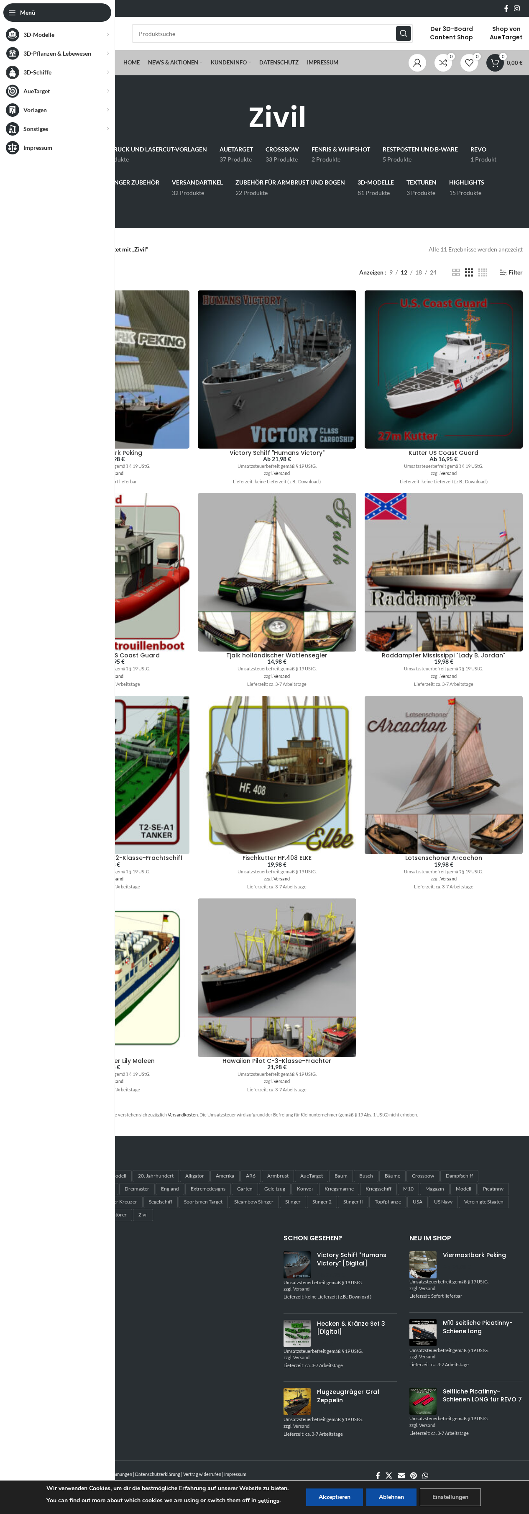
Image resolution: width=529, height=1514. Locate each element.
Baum (341, 1176)
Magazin (434, 1189)
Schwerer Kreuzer (117, 1201)
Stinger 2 (322, 1201)
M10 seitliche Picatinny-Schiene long (478, 1327)
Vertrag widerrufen (202, 1474)
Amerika (225, 1176)
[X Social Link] (389, 1475)
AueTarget (311, 1176)
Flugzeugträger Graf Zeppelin (348, 1396)
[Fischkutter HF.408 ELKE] (277, 775)
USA (417, 1201)
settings (268, 1501)
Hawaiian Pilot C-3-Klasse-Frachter (276, 1061)
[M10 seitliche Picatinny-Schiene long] (423, 1333)
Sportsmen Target (203, 1201)
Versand (115, 473)
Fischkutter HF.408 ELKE (277, 858)
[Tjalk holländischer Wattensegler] (277, 572)
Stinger (293, 1201)
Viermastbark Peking (474, 1255)
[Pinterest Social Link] (413, 1475)
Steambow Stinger (253, 1201)
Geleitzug (274, 1189)
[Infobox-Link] (451, 33)
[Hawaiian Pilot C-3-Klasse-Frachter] (277, 977)
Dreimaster (137, 1189)
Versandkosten (183, 1114)
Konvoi (305, 1189)
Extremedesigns (208, 1189)
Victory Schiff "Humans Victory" (277, 453)
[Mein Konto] (417, 62)
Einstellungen (450, 1497)
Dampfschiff (459, 1176)
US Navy (443, 1201)
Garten (245, 1189)
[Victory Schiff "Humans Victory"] (277, 369)
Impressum (235, 1474)
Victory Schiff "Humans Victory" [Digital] (351, 1259)
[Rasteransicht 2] (456, 272)
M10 (408, 1189)
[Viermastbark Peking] (423, 1264)
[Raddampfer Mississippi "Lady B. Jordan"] (444, 572)
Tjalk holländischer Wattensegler (276, 655)
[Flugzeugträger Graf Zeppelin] (297, 1402)
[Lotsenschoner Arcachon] (444, 775)
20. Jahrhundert (156, 1176)
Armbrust (278, 1176)
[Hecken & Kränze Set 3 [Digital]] (297, 1334)
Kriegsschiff (378, 1189)
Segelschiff (160, 1201)
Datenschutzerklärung (157, 1474)
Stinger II (353, 1201)
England (170, 1189)
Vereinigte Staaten (483, 1201)
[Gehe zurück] (237, 117)
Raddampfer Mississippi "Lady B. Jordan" (443, 655)
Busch (366, 1176)
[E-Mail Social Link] (401, 1475)
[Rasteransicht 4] (482, 272)
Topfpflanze (388, 1201)
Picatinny (493, 1189)
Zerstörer (116, 1214)
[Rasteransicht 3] (469, 272)
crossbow (423, 1176)
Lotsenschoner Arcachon (443, 858)
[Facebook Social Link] (506, 8)
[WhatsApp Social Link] (425, 1475)
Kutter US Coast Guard (443, 453)
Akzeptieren (334, 1497)
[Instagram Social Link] (517, 8)
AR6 (251, 1176)
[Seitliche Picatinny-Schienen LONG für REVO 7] (423, 1402)
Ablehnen (391, 1497)
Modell (463, 1189)
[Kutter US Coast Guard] (444, 369)
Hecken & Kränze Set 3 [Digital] (351, 1328)
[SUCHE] (403, 33)
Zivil (143, 1214)
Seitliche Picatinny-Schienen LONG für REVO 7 (482, 1396)
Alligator (194, 1176)
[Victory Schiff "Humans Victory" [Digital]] (297, 1265)
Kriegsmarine (339, 1189)
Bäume (392, 1176)
